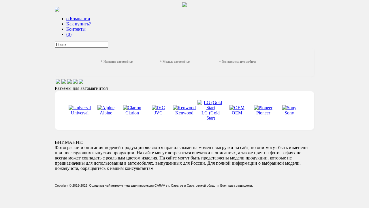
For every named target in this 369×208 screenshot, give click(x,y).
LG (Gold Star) (211, 115)
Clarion (132, 112)
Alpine (106, 112)
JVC (158, 112)
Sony (289, 112)
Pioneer (263, 112)
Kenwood (184, 112)
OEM (237, 112)
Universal (80, 112)
